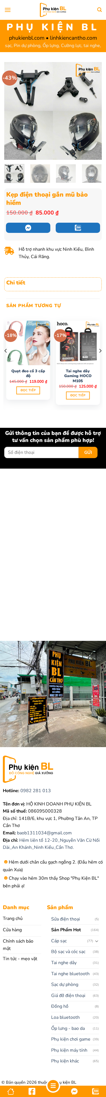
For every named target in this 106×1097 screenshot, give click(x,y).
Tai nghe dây (64, 963)
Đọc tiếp (28, 390)
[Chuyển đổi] (97, 940)
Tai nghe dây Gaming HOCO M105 (78, 376)
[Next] (93, 111)
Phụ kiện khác (65, 1061)
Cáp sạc (59, 941)
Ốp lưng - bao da (68, 1028)
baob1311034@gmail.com (44, 833)
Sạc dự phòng (64, 984)
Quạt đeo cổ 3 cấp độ (28, 374)
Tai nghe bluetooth (70, 974)
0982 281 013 (35, 791)
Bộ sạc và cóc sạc (68, 952)
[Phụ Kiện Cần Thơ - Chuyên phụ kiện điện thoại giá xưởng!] (53, 10)
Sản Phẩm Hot (66, 930)
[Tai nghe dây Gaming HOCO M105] (78, 343)
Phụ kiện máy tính (69, 1050)
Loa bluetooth (65, 1017)
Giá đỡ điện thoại (68, 995)
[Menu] (7, 10)
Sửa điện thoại (65, 919)
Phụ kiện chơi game (70, 1039)
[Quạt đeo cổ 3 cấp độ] (28, 343)
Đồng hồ (59, 1006)
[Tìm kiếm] (99, 9)
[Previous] (13, 111)
